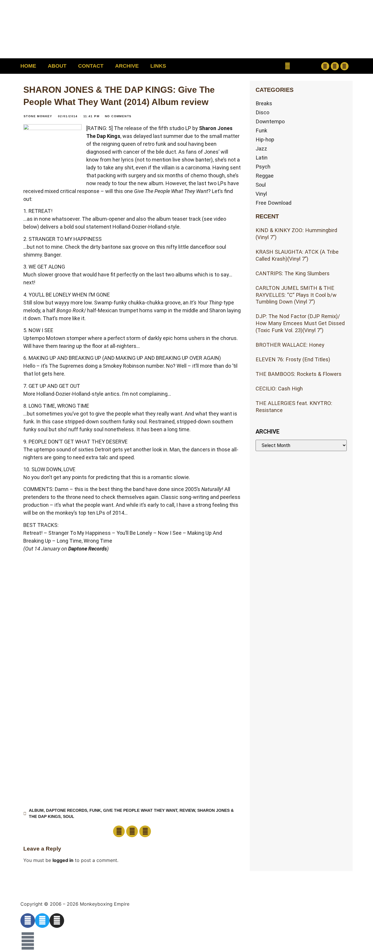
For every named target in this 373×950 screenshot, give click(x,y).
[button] (287, 66)
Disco (262, 112)
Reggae (265, 176)
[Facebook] (325, 66)
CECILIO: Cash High (279, 388)
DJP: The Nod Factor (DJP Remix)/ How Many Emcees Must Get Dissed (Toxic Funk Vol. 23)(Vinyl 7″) (300, 323)
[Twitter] (335, 66)
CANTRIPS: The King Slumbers (293, 273)
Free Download (273, 203)
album (36, 810)
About (57, 66)
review (187, 810)
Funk (95, 810)
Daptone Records (87, 549)
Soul (68, 816)
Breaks (264, 103)
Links (158, 66)
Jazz (261, 149)
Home (28, 66)
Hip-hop (265, 139)
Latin (262, 158)
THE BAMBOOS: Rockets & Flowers (299, 374)
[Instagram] (344, 66)
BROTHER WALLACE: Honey (290, 345)
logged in (62, 860)
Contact (90, 66)
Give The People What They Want (140, 810)
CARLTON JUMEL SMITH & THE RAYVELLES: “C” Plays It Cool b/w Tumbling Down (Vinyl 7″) (296, 295)
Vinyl (261, 194)
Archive (127, 66)
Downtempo (270, 121)
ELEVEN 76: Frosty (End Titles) (293, 359)
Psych (263, 167)
